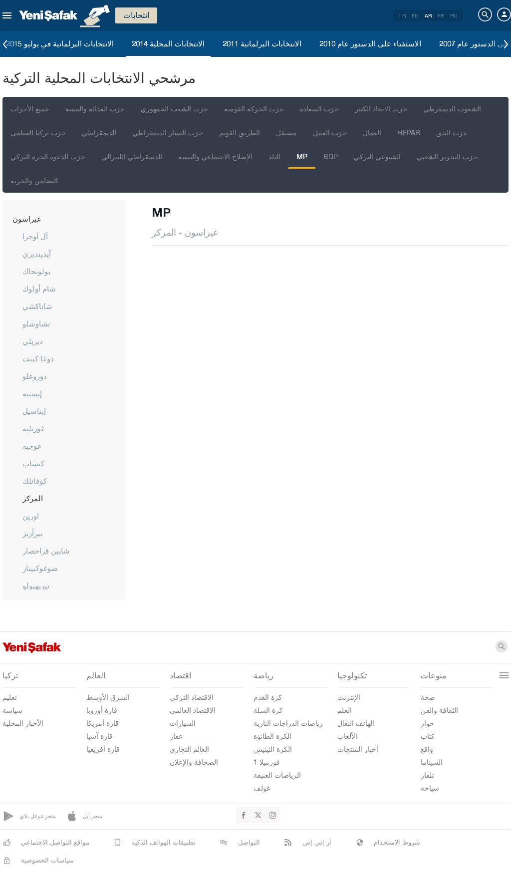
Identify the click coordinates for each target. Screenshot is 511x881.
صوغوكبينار (40, 568)
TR (402, 15)
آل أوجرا (35, 236)
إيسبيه (32, 393)
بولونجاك (36, 271)
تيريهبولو (35, 585)
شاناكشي (37, 305)
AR (428, 15)
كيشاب (33, 463)
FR (441, 15)
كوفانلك (34, 480)
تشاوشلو (36, 323)
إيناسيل (34, 410)
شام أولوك (39, 288)
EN (415, 15)
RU (454, 15)
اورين (30, 515)
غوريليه (33, 428)
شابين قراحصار (46, 550)
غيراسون (26, 218)
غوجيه (31, 445)
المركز (32, 498)
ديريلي (32, 340)
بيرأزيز (32, 533)
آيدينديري (36, 253)
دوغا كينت (38, 358)
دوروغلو (34, 375)
